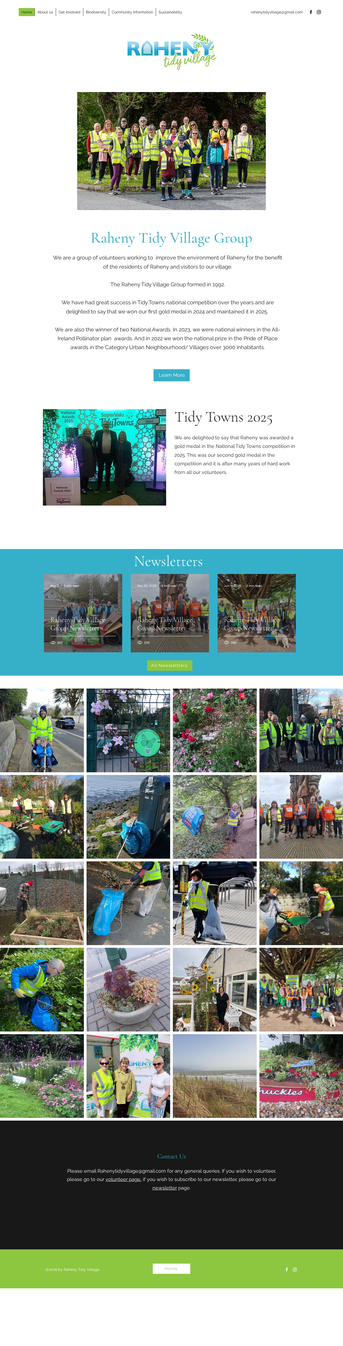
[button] (45, 12)
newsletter (164, 1188)
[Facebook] (311, 12)
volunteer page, (123, 1179)
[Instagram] (319, 12)
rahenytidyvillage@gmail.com (277, 12)
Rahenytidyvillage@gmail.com (132, 1171)
